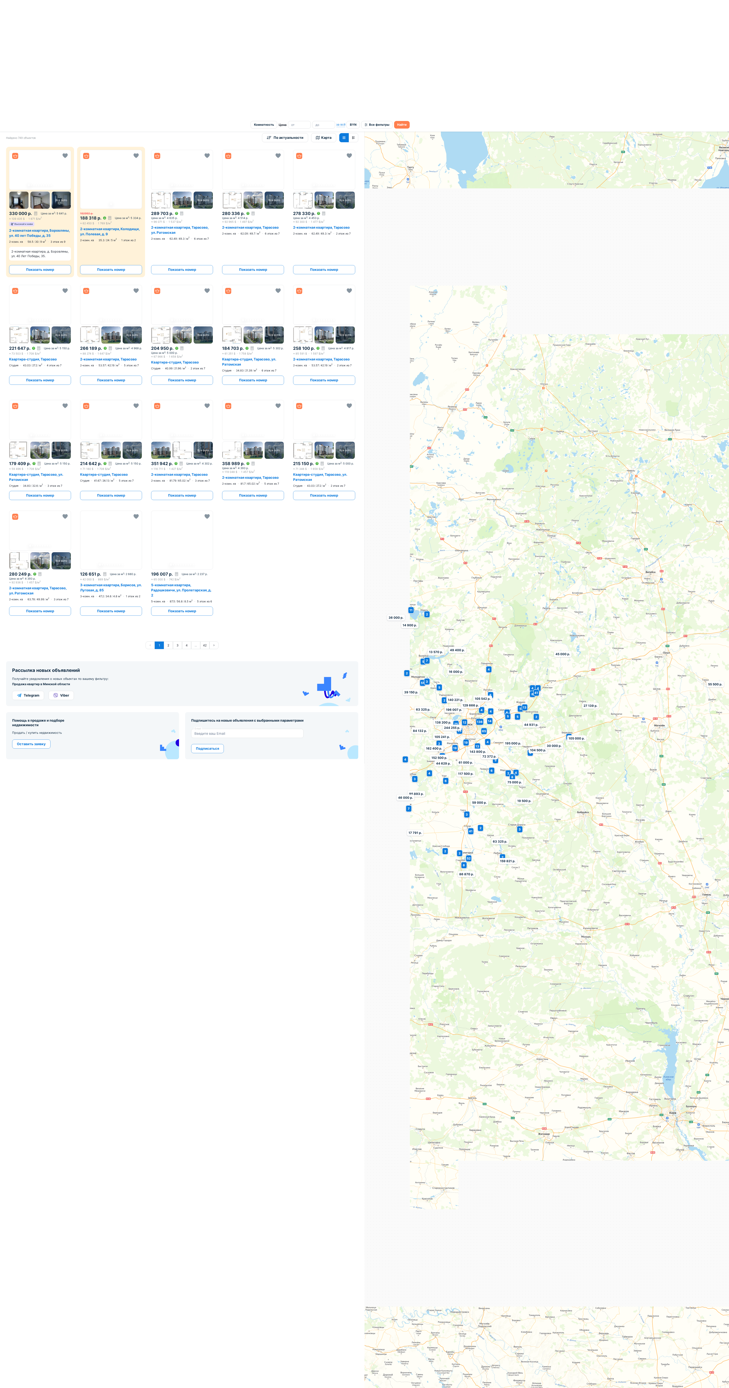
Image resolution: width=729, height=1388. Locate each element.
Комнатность (264, 7)
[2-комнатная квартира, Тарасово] (111, 217)
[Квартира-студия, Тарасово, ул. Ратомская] (253, 217)
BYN (353, 7)
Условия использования (716, 1304)
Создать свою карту (412, 1304)
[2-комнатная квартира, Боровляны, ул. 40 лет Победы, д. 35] (40, 94)
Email (198, 610)
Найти (402, 7)
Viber (64, 577)
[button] (40, 52)
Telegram (31, 577)
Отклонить (424, 1378)
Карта (326, 20)
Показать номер (40, 152)
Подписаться (207, 631)
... (196, 527)
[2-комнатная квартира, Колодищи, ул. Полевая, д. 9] (111, 94)
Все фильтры (379, 7)
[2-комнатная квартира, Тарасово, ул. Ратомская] (40, 445)
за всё (341, 6)
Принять (386, 1378)
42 (205, 527)
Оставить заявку (31, 626)
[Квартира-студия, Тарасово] (40, 217)
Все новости (463, 1325)
